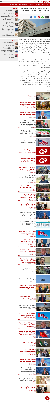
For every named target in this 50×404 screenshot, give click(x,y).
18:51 (29, 218)
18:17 (32, 109)
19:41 (30, 190)
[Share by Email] (39, 17)
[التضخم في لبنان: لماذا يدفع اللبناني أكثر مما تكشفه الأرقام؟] (43, 96)
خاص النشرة (34, 98)
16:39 (29, 143)
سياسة (40, 12)
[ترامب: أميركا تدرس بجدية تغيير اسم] (43, 142)
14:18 (29, 299)
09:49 (29, 182)
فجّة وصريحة (14, 4)
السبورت (33, 1)
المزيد (9, 37)
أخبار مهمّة (38, 4)
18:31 (29, 136)
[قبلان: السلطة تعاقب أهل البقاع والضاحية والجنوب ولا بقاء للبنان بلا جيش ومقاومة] (16, 56)
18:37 (29, 227)
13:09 (29, 163)
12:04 (32, 272)
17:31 (29, 263)
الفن (38, 1)
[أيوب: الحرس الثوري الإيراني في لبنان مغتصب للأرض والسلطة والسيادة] (43, 380)
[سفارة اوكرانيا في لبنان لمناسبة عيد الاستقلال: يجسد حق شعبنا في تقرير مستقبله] (16, 51)
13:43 (32, 127)
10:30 (29, 337)
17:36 (29, 254)
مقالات (19, 4)
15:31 (29, 117)
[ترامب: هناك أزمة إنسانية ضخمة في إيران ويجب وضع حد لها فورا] (43, 298)
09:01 (29, 308)
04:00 (30, 345)
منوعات (9, 4)
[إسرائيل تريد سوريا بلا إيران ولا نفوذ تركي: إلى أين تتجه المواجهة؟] (43, 343)
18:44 (29, 200)
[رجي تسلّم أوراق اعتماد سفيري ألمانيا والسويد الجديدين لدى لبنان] (16, 47)
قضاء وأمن (34, 190)
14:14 (31, 381)
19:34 (29, 208)
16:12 (29, 246)
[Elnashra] (45, 1)
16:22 (29, 281)
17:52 (29, 153)
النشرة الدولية (25, 4)
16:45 (29, 172)
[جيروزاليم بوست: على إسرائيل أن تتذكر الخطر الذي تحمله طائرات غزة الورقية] (43, 307)
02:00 (30, 98)
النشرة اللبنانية (31, 4)
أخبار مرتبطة (14, 40)
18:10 (29, 236)
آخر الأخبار (15, 8)
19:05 (32, 292)
